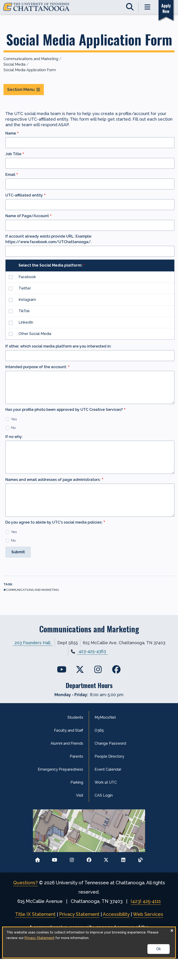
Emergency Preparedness (60, 769)
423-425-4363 (92, 651)
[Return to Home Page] (37, 859)
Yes (14, 419)
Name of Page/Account (27, 216)
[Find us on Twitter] (80, 669)
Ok (158, 949)
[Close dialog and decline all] (171, 930)
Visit (79, 795)
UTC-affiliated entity (24, 195)
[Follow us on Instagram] (72, 859)
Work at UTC (106, 782)
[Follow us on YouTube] (54, 859)
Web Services (148, 914)
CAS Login (104, 795)
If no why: (14, 436)
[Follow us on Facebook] (89, 859)
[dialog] (89, 942)
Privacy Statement (79, 914)
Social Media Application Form (29, 70)
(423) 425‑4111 (146, 901)
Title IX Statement (35, 914)
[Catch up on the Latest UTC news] (140, 859)
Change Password (110, 743)
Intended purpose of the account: (36, 367)
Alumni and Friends (67, 743)
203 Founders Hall (33, 642)
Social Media (14, 64)
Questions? (25, 882)
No (13, 428)
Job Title (13, 154)
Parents (76, 756)
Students (75, 717)
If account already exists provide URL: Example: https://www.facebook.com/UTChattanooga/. (48, 239)
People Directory (109, 756)
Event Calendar (108, 769)
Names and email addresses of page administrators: (53, 479)
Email (10, 174)
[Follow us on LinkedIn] (123, 859)
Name (10, 133)
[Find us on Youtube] (62, 669)
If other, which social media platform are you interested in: (58, 346)
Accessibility (116, 914)
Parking (76, 782)
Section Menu (21, 89)
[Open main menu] (147, 7)
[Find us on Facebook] (116, 669)
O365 (99, 730)
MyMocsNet (105, 717)
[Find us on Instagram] (98, 669)
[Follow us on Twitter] (106, 859)
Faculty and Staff (68, 730)
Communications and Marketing (30, 59)
